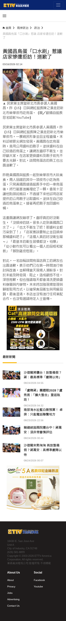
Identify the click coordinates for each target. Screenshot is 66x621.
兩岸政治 (22, 27)
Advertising (13, 599)
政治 (37, 27)
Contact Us (13, 605)
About (10, 580)
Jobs (9, 592)
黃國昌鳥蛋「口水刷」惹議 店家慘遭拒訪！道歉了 (32, 35)
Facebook (39, 580)
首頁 (8, 27)
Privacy (11, 586)
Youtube (38, 586)
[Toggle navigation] (58, 5)
